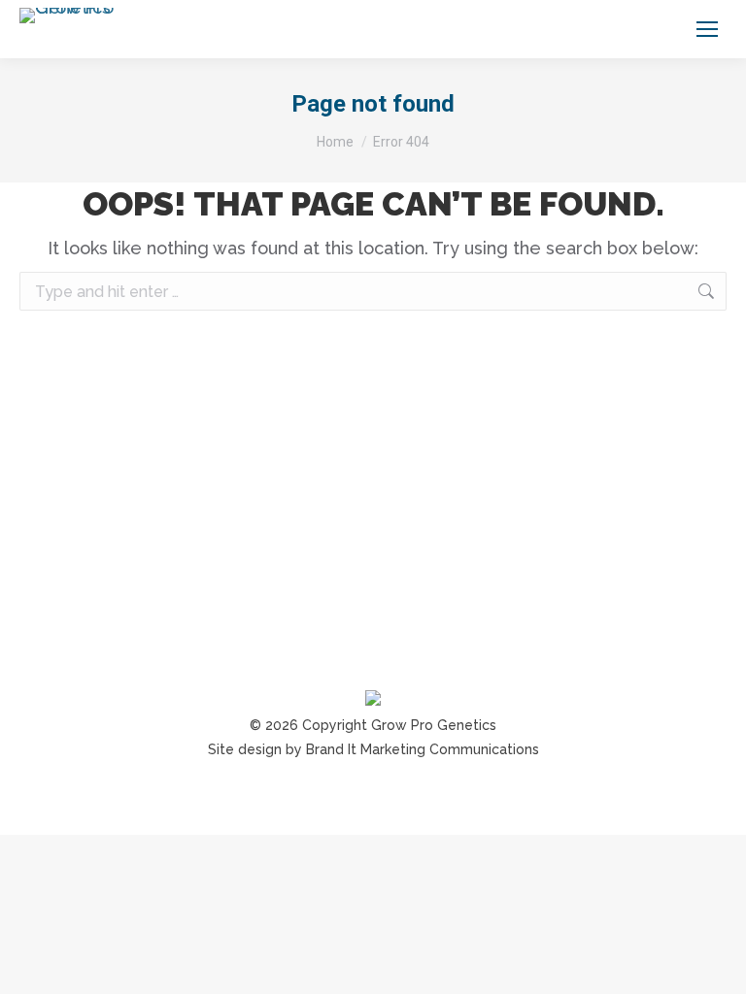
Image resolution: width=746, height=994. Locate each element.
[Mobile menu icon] (707, 29)
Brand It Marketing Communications (422, 749)
